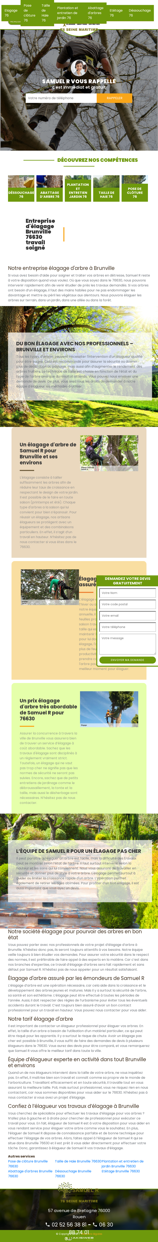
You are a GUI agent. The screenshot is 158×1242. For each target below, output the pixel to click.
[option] (21, 188)
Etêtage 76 (116, 13)
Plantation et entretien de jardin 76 (67, 13)
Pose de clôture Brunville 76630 (28, 1164)
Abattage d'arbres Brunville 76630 (30, 1174)
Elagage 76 (11, 13)
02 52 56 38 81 (68, 1224)
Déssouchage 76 (140, 13)
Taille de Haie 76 (46, 13)
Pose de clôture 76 (29, 13)
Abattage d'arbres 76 (95, 13)
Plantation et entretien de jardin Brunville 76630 (123, 1164)
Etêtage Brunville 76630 (121, 1171)
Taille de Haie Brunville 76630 (78, 1161)
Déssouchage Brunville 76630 (73, 1174)
